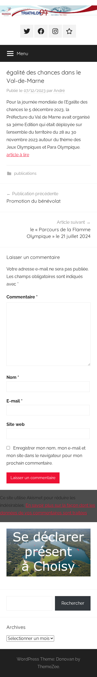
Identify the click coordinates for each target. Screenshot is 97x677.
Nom (12, 377)
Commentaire (22, 297)
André (59, 90)
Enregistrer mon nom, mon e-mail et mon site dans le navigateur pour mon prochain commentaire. (45, 456)
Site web (15, 424)
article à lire (17, 154)
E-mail (14, 401)
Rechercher (72, 603)
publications (25, 173)
